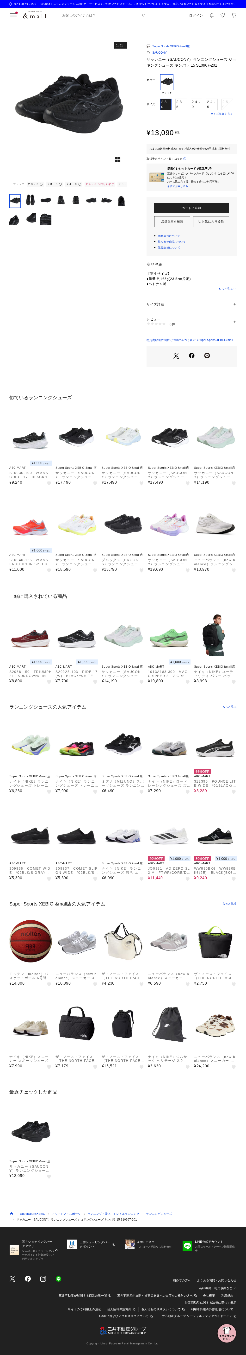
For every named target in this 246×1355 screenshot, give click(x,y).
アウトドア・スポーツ (66, 1214)
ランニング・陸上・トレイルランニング (113, 1214)
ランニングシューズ (159, 1214)
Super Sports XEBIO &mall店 (171, 46)
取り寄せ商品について (172, 241)
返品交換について (169, 247)
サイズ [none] (151, 104)
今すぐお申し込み (177, 186)
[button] (68, 109)
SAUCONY (159, 52)
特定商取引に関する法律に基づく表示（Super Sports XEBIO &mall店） (190, 340)
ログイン (196, 15)
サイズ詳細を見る (222, 113)
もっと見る (225, 289)
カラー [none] (151, 80)
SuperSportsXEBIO (32, 1214)
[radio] (166, 84)
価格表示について (169, 235)
